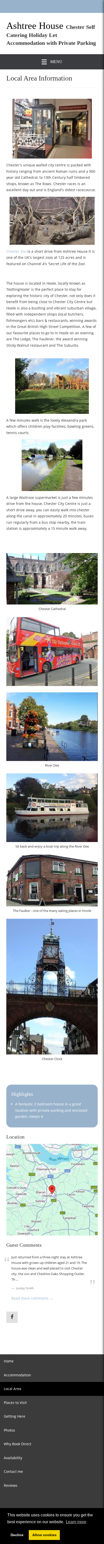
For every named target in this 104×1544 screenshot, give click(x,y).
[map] (52, 1190)
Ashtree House (36, 25)
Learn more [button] (76, 1522)
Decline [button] (17, 1535)
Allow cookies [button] (44, 1535)
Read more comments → (32, 1298)
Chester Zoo (16, 251)
